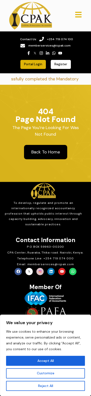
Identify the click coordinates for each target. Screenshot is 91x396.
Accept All (45, 360)
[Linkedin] (51, 271)
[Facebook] (18, 271)
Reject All (45, 386)
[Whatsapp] (72, 271)
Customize (45, 373)
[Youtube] (62, 271)
